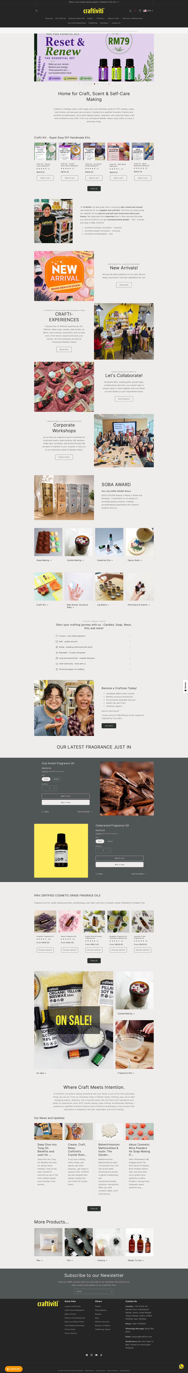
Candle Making (74, 560)
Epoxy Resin (134, 560)
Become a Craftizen (102, 1325)
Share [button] (46, 812)
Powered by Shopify (76, 1370)
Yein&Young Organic (103, 1329)
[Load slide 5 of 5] (97, 84)
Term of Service (71, 1333)
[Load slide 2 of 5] (88, 84)
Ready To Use (134, 1260)
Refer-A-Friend (70, 1314)
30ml (46, 779)
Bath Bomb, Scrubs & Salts (77, 606)
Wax (38, 1260)
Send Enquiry (124, 399)
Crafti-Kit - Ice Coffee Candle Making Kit (93, 165)
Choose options (45, 950)
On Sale (40, 1073)
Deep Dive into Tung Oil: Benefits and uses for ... (47, 1149)
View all (94, 188)
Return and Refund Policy (74, 1322)
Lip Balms (102, 605)
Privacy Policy (70, 1329)
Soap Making (42, 560)
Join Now (109, 726)
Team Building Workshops (74, 1325)
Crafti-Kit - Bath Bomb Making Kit (118, 165)
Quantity (45, 784)
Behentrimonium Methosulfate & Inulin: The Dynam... (109, 1149)
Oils (68, 1260)
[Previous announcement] (35, 2)
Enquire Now (64, 457)
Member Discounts (102, 1322)
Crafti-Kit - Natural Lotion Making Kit (43, 165)
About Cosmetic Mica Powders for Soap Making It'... (139, 1149)
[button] (36, 10)
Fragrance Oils (125, 1073)
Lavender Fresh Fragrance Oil (139, 937)
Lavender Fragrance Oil (45, 936)
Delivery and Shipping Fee (75, 1318)
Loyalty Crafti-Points (73, 1306)
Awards (98, 1306)
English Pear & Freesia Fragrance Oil (93, 937)
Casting (101, 1260)
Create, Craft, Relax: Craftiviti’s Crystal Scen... (77, 1149)
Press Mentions (101, 1310)
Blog (96, 1318)
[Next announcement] (153, 2)
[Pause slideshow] (108, 84)
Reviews (98, 1314)
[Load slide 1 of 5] (84, 84)
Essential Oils (103, 560)
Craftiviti (67, 1370)
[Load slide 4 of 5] (94, 84)
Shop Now (124, 285)
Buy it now (65, 802)
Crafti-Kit (41, 605)
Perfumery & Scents (137, 605)
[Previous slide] (79, 84)
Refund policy (89, 1370)
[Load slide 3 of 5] (91, 84)
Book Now (64, 349)
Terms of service (112, 1370)
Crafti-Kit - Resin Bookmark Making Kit (141, 164)
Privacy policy (100, 1370)
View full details (84, 812)
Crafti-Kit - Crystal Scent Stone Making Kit (69, 165)
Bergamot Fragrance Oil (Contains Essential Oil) (118, 937)
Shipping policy (125, 1370)
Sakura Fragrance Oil (68, 936)
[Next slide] (103, 84)
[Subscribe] (111, 1291)
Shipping (45, 771)
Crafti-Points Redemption (74, 1310)
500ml (56, 779)
